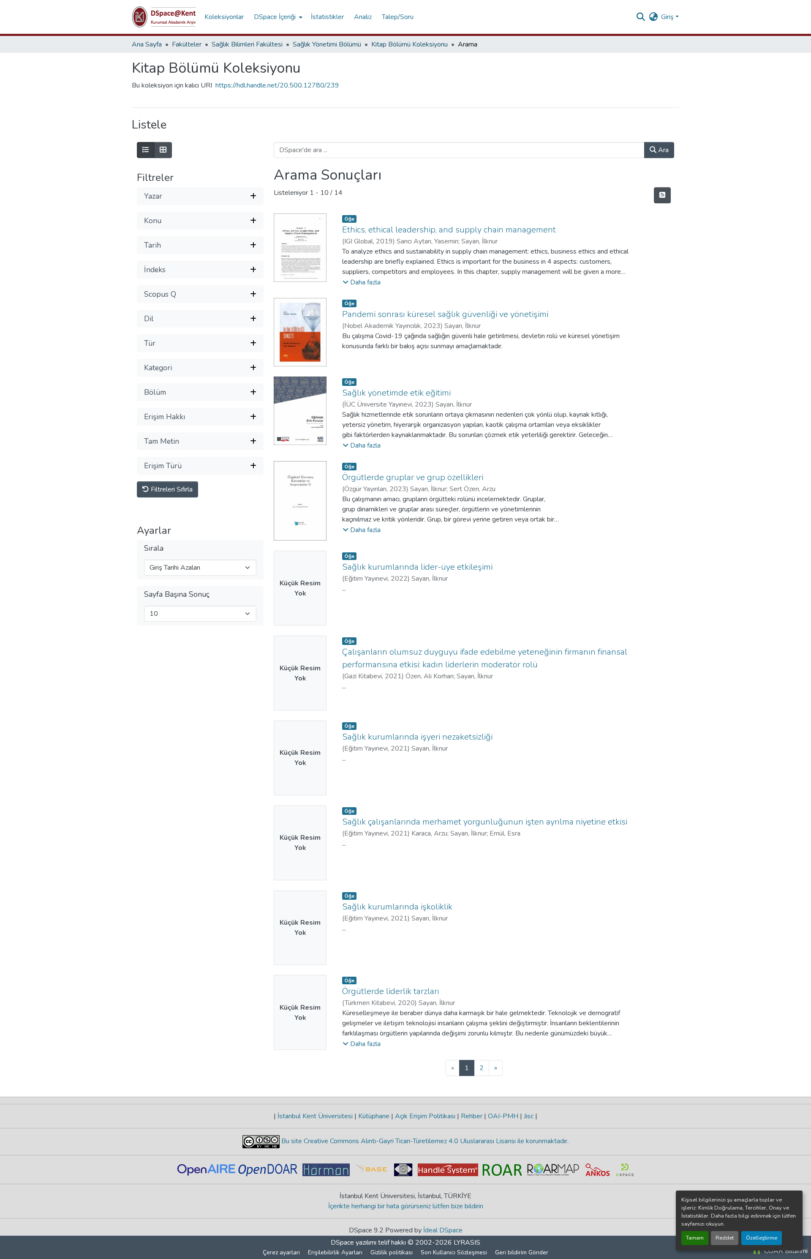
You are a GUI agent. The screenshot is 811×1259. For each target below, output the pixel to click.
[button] (164, 16)
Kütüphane (374, 1116)
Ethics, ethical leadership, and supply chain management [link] (449, 229)
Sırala (153, 548)
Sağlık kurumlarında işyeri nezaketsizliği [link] (417, 737)
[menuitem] (277, 17)
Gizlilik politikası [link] (391, 1252)
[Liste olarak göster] (146, 150)
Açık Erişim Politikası (425, 1116)
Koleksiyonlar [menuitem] (224, 17)
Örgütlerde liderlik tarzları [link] (390, 991)
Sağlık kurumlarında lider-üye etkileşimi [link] (417, 567)
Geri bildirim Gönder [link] (521, 1252)
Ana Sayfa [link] (147, 44)
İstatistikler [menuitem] (327, 17)
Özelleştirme (761, 1238)
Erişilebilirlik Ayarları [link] (335, 1252)
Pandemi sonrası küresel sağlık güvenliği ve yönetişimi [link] (445, 314)
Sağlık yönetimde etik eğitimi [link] (396, 393)
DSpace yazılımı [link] (353, 1242)
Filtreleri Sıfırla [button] (171, 489)
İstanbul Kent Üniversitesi (315, 1116)
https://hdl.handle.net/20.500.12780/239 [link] (277, 85)
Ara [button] (662, 150)
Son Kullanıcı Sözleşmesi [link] (454, 1252)
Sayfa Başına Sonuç (177, 594)
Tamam (695, 1238)
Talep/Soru (398, 17)
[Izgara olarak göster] (163, 150)
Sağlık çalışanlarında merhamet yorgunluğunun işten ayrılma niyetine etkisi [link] (484, 821)
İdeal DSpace (443, 1230)
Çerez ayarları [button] (281, 1252)
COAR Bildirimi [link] (785, 1251)
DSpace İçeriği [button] (275, 17)
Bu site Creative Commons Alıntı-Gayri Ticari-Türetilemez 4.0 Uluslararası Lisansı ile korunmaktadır (423, 1141)
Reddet (725, 1238)
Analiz (363, 17)
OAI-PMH (503, 1116)
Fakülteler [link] (186, 44)
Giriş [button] (668, 17)
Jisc (528, 1116)
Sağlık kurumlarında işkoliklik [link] (397, 906)
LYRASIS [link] (467, 1242)
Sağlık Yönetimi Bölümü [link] (327, 44)
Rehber (471, 1116)
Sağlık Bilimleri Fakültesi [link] (247, 44)
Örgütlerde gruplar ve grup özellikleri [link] (412, 477)
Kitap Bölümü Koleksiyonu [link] (409, 44)
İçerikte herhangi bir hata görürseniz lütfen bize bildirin (405, 1206)
